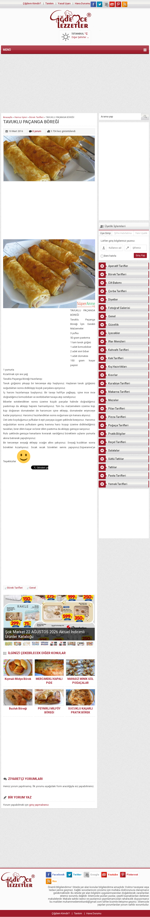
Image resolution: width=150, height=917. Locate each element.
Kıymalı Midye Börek (18, 678)
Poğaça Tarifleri (118, 425)
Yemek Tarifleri (117, 484)
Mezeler (113, 400)
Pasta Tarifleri (117, 475)
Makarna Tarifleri (119, 391)
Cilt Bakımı (115, 282)
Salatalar (114, 450)
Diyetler (113, 299)
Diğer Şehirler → (80, 37)
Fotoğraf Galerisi (119, 308)
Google (94, 874)
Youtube (113, 874)
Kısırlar (113, 375)
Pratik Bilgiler (117, 433)
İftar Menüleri (116, 341)
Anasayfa (7, 117)
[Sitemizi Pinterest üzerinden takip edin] (118, 4)
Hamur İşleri (20, 117)
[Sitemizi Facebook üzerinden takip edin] (93, 4)
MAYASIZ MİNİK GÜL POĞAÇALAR (80, 680)
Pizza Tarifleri (117, 417)
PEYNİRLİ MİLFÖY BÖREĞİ (49, 710)
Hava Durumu (82, 3)
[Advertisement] (75, 82)
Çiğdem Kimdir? (32, 3)
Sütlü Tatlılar (116, 458)
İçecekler (114, 333)
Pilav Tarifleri (116, 408)
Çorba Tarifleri (117, 291)
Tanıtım (49, 3)
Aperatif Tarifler (118, 266)
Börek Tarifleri (36, 117)
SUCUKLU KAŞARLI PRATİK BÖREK (80, 710)
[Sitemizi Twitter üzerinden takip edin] (99, 4)
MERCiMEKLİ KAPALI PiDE (49, 680)
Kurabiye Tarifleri (119, 383)
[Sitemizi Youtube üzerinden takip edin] (112, 4)
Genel (32, 587)
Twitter (77, 874)
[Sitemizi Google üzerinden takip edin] (106, 4)
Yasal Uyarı (64, 3)
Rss (54, 881)
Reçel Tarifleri (117, 442)
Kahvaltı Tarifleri (118, 349)
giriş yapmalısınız (39, 804)
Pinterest (132, 874)
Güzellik (113, 324)
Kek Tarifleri (115, 358)
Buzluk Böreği (18, 708)
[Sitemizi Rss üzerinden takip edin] (124, 4)
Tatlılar (112, 467)
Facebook (58, 874)
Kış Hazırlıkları (117, 366)
